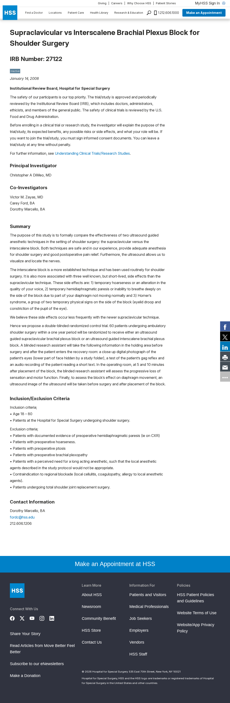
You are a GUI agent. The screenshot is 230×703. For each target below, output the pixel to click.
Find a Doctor (34, 12)
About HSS (92, 594)
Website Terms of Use (197, 613)
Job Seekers (140, 618)
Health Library (99, 12)
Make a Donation (25, 675)
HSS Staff (138, 654)
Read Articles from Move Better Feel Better (42, 648)
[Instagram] (44, 618)
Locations (55, 12)
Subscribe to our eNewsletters (37, 664)
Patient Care (76, 12)
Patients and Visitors (147, 594)
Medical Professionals (149, 606)
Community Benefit (99, 618)
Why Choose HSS (139, 3)
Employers (138, 630)
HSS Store (91, 630)
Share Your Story (25, 633)
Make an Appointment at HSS (115, 564)
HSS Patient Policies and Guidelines (195, 597)
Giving (102, 3)
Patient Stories (166, 3)
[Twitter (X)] (25, 618)
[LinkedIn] (54, 618)
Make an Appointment (204, 13)
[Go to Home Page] (17, 590)
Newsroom (91, 606)
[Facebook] (15, 618)
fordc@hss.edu (22, 517)
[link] (225, 326)
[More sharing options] (225, 377)
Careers (116, 3)
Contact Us (92, 642)
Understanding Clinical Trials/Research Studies (92, 153)
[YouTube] (35, 618)
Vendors (136, 642)
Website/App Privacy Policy (195, 628)
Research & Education (128, 12)
